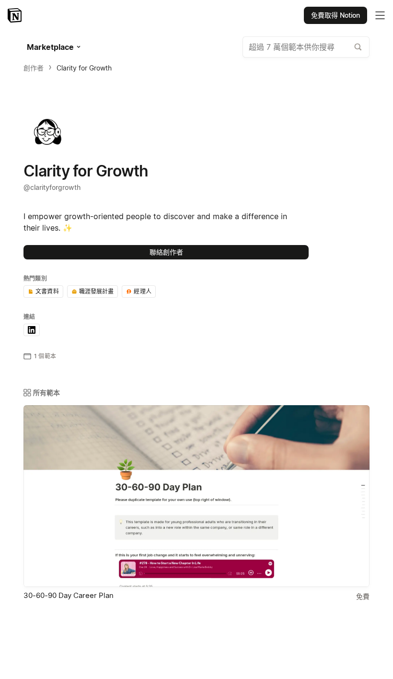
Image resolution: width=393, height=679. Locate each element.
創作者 (33, 68)
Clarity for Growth (84, 68)
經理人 (142, 291)
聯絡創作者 (166, 252)
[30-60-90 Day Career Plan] (196, 496)
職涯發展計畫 (96, 291)
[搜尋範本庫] (358, 47)
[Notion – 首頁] (15, 15)
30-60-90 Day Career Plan (68, 595)
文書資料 (47, 291)
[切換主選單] (380, 15)
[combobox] (306, 47)
